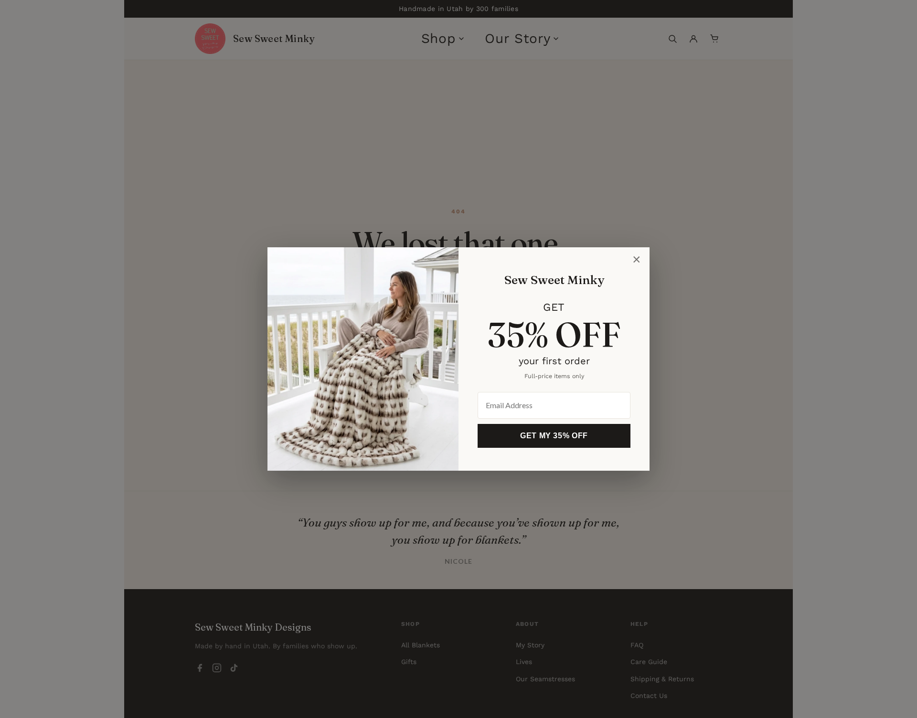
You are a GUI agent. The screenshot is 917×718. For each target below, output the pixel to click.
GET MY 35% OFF (554, 436)
